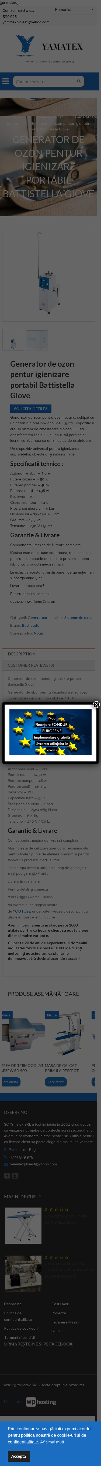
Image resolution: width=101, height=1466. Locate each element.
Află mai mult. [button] (52, 1441)
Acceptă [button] (18, 1456)
